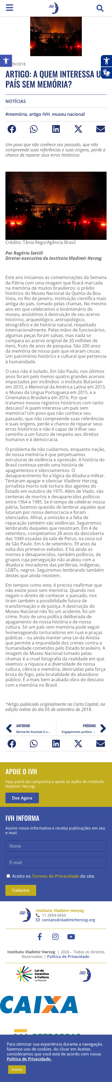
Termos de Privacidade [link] (55, 876)
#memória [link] (16, 114)
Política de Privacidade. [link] (29, 1058)
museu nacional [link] (68, 114)
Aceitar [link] (17, 1069)
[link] (6, 61)
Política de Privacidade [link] (68, 956)
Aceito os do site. (53, 876)
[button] (100, 8)
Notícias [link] (15, 101)
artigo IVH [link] (39, 114)
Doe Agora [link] (22, 798)
